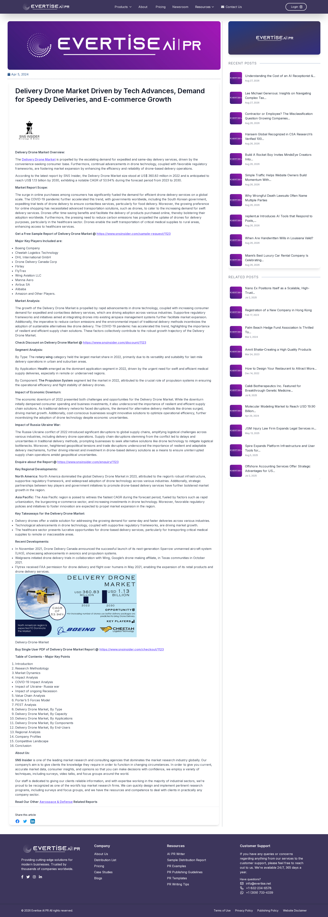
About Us (101, 854)
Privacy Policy (244, 910)
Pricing (161, 7)
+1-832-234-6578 (258, 888)
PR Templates (177, 878)
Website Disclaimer (295, 910)
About (142, 7)
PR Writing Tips (178, 884)
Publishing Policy (267, 910)
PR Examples (176, 866)
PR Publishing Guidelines (185, 872)
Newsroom (180, 7)
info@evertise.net (258, 883)
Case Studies (103, 872)
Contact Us (234, 7)
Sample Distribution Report (186, 860)
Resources (203, 7)
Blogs (98, 878)
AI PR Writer (176, 854)
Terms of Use (222, 910)
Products (121, 7)
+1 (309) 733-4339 (259, 892)
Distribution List (105, 860)
